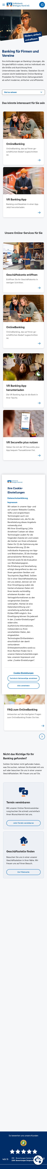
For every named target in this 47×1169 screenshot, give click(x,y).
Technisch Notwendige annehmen (23, 678)
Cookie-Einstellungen (24, 673)
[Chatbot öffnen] (38, 1160)
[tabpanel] (23, 703)
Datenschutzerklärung (17, 498)
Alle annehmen (23, 686)
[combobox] (23, 92)
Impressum (12, 502)
